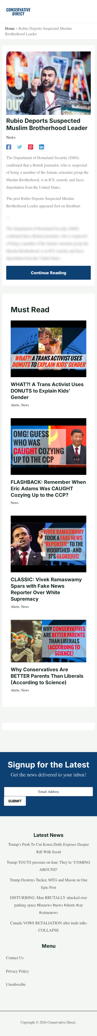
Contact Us (15, 957)
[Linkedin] (41, 146)
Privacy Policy (17, 971)
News (10, 137)
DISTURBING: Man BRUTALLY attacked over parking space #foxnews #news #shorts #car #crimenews (48, 905)
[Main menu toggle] (85, 11)
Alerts (15, 405)
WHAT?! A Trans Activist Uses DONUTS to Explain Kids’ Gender (47, 390)
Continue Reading (48, 272)
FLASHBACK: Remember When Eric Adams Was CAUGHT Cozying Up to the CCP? (48, 488)
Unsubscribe (16, 984)
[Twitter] (19, 146)
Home (10, 28)
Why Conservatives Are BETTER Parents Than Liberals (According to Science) (47, 676)
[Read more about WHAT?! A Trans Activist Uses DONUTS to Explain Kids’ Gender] (48, 348)
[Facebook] (8, 146)
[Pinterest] (30, 146)
